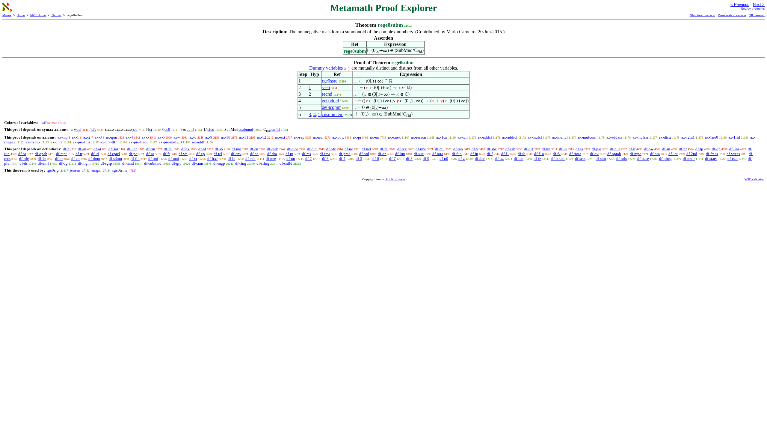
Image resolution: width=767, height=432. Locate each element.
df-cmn (197, 163)
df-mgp (219, 163)
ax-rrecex (32, 142)
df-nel (366, 149)
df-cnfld (286, 163)
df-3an (132, 149)
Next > (759, 4)
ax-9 (208, 137)
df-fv (557, 154)
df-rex (402, 149)
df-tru (150, 149)
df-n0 (444, 158)
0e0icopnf (331, 107)
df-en (75, 158)
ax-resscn (418, 137)
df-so (150, 154)
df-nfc (331, 149)
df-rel (218, 154)
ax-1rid (734, 137)
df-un (546, 149)
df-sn (666, 149)
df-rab (458, 149)
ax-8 (193, 137)
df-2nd (691, 154)
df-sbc (492, 149)
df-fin (135, 158)
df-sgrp (106, 163)
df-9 (426, 158)
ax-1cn (441, 137)
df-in (563, 149)
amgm (96, 170)
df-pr (683, 149)
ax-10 (225, 137)
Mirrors (6, 15)
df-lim (400, 154)
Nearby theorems (753, 8)
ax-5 (145, 137)
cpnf (190, 129)
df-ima (325, 154)
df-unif (43, 163)
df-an (82, 149)
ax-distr (665, 137)
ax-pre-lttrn (109, 142)
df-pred (345, 154)
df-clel (312, 149)
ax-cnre (57, 142)
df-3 (325, 158)
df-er (59, 158)
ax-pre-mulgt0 (170, 142)
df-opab (41, 154)
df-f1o (539, 154)
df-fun (457, 154)
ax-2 (86, 137)
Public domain (395, 179)
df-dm (272, 154)
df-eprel (114, 154)
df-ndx (621, 158)
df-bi (67, 149)
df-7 (392, 158)
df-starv (711, 158)
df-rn (289, 154)
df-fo (522, 154)
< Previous (739, 4)
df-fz (537, 158)
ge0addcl (330, 100)
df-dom (94, 158)
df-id (95, 154)
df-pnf (153, 158)
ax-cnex (394, 137)
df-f (490, 154)
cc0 (167, 129)
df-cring (262, 163)
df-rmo (421, 149)
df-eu (254, 149)
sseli (326, 87)
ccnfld (275, 129)
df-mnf (173, 158)
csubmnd (245, 129)
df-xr (193, 158)
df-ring (240, 163)
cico (210, 129)
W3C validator (754, 179)
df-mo (236, 149)
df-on (382, 154)
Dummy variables (326, 67)
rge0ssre (329, 80)
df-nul (615, 149)
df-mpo (635, 154)
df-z (461, 158)
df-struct (558, 158)
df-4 (342, 158)
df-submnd (152, 163)
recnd (327, 94)
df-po (133, 154)
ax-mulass (640, 137)
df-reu (440, 149)
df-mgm (84, 163)
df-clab (272, 149)
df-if (632, 149)
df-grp (177, 163)
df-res (306, 154)
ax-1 (75, 137)
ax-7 (177, 137)
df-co (254, 154)
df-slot (601, 158)
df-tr (79, 154)
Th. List (56, 15)
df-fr (166, 154)
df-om (655, 154)
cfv (93, 129)
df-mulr (689, 158)
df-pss (596, 149)
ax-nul (318, 137)
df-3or (113, 149)
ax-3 (98, 137)
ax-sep (299, 137)
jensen (75, 170)
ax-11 (243, 137)
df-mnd (128, 163)
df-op (716, 149)
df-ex (185, 149)
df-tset (732, 158)
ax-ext (280, 137)
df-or (97, 149)
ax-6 (161, 137)
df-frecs (712, 154)
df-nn (290, 158)
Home (21, 15)
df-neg (271, 158)
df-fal (168, 149)
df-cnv (236, 154)
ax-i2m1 (688, 137)
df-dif (528, 149)
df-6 (375, 158)
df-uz (499, 158)
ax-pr (357, 137)
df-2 (308, 158)
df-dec (480, 158)
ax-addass (614, 137)
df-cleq (292, 149)
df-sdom (115, 158)
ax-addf (198, 142)
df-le (231, 158)
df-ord (364, 154)
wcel (77, 129)
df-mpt (61, 154)
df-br (22, 154)
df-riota (575, 154)
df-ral (384, 149)
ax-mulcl (535, 137)
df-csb (510, 149)
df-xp (200, 154)
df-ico (518, 158)
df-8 (409, 158)
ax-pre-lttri (81, 142)
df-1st (673, 154)
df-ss (579, 149)
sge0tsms (119, 170)
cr (150, 129)
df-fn (474, 154)
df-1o (42, 158)
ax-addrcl (509, 137)
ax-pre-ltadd (139, 142)
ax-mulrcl (560, 137)
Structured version (702, 15)
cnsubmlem (332, 114)
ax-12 (261, 137)
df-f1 (505, 154)
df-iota (437, 154)
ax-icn (463, 137)
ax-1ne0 (711, 137)
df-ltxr (212, 158)
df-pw (648, 149)
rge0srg (53, 170)
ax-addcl (485, 137)
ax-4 (129, 137)
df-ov (594, 154)
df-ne (349, 149)
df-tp (699, 149)
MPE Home (38, 15)
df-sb (219, 149)
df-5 (359, 158)
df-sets (580, 158)
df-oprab (614, 154)
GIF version (757, 15)
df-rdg (24, 158)
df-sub (250, 158)
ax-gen (111, 137)
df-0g (63, 163)
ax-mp (63, 137)
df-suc (419, 154)
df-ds (23, 163)
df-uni (734, 149)
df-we (183, 154)
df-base (643, 158)
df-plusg (666, 158)
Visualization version (732, 15)
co (136, 129)
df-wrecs (733, 154)
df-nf (202, 149)
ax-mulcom (587, 137)
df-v (475, 149)
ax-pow (338, 137)
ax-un (374, 137)
